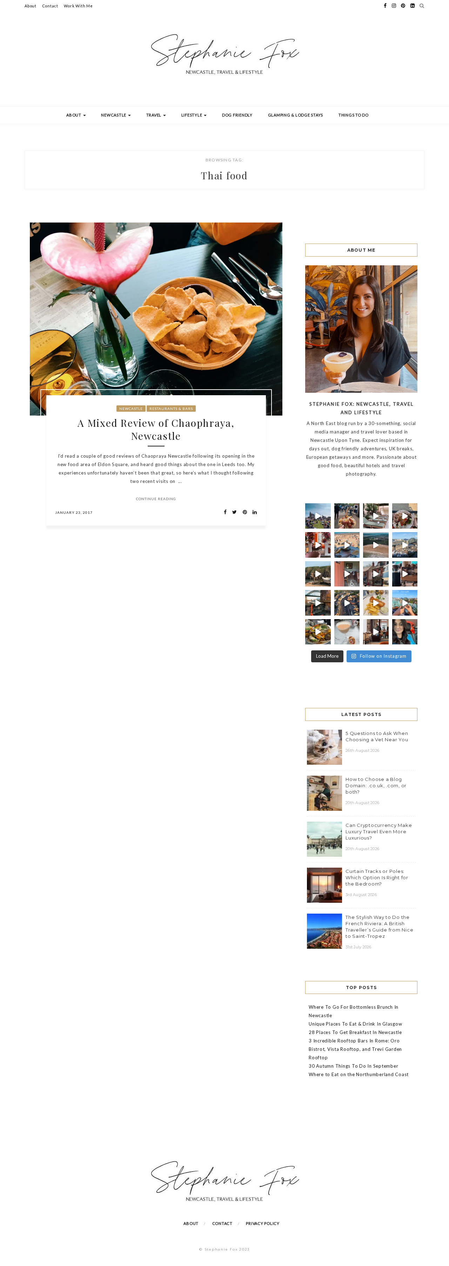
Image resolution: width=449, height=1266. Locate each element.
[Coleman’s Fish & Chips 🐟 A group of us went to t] (376, 603)
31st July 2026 (358, 946)
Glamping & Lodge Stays (295, 115)
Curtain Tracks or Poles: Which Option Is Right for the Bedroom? (377, 877)
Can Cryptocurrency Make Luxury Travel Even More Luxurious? (379, 831)
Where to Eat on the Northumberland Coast (359, 1074)
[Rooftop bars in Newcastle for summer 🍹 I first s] (405, 603)
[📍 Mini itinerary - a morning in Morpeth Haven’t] (376, 632)
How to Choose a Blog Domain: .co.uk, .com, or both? (376, 785)
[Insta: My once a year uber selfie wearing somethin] (405, 632)
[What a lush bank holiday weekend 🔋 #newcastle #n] (347, 516)
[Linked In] (252, 512)
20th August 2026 (362, 802)
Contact (50, 6)
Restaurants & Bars (171, 408)
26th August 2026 (362, 750)
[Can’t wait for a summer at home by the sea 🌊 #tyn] (347, 603)
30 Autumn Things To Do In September (353, 1066)
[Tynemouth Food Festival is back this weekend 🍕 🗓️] (318, 516)
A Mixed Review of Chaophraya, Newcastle (156, 429)
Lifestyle (192, 115)
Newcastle (114, 115)
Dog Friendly (237, 115)
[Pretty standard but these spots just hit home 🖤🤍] (318, 603)
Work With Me (78, 6)
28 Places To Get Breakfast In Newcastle (355, 1032)
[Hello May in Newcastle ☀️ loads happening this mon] (405, 545)
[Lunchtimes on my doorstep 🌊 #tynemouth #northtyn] (318, 574)
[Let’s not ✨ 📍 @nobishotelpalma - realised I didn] (376, 516)
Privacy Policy (263, 1223)
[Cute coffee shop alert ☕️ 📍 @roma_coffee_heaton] (405, 574)
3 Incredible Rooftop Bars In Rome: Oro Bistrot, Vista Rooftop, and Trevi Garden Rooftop (355, 1049)
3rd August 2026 (361, 894)
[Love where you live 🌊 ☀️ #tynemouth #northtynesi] (376, 545)
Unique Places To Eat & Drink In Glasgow (355, 1024)
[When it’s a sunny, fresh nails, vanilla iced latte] (347, 545)
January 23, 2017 (74, 512)
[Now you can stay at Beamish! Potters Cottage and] (347, 574)
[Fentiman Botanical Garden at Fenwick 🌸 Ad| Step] (318, 545)
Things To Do (354, 115)
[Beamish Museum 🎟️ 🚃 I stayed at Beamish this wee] (376, 574)
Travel (154, 115)
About (30, 6)
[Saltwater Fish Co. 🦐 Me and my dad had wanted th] (318, 632)
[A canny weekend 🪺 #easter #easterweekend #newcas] (347, 632)
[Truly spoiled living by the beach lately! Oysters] (405, 516)
